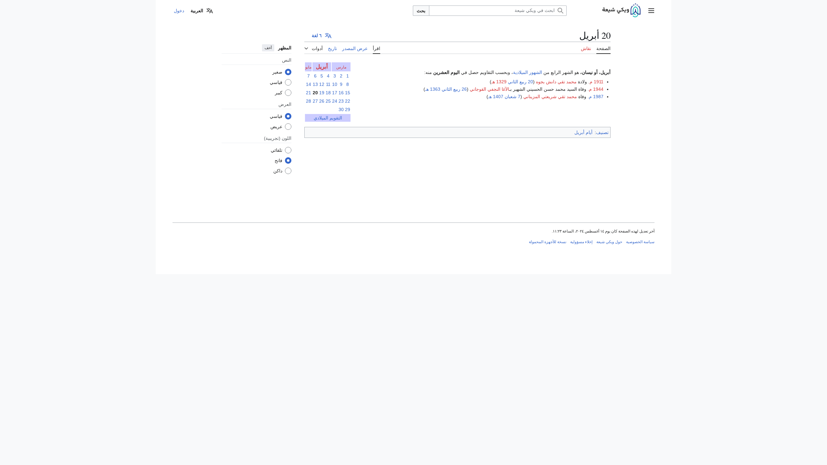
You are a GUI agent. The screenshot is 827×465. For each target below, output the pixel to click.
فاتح (278, 160)
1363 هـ (432, 89)
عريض (276, 126)
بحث (421, 10)
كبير (278, 92)
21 (308, 92)
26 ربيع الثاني (454, 89)
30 (341, 109)
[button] (651, 10)
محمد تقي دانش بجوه (556, 81)
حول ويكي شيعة (609, 242)
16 (341, 92)
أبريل (322, 67)
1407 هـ (495, 96)
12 (321, 84)
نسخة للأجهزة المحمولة (547, 242)
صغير (277, 72)
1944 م (596, 89)
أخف (268, 48)
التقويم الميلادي (328, 117)
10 (334, 84)
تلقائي (276, 150)
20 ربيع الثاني (520, 81)
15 (347, 92)
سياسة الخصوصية (640, 242)
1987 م (596, 96)
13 (315, 84)
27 (315, 101)
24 (334, 101)
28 (308, 101)
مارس (341, 67)
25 (328, 101)
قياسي (276, 82)
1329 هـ (499, 81)
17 (334, 92)
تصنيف (602, 132)
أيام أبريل (583, 132)
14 (308, 84)
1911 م (596, 81)
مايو (308, 67)
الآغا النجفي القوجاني (489, 89)
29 (347, 109)
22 (347, 101)
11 (328, 84)
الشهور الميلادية (527, 72)
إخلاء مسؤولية (581, 242)
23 (341, 101)
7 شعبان (512, 96)
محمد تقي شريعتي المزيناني (550, 96)
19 (321, 92)
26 (321, 101)
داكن (277, 170)
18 (328, 92)
